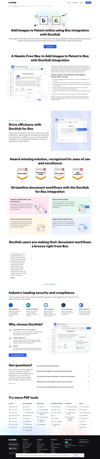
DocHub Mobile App (55, 444)
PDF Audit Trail (85, 406)
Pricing (68, 2)
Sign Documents (27, 445)
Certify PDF (84, 409)
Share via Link (56, 409)
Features (75, 2)
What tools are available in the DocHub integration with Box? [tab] (54, 371)
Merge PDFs (28, 421)
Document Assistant (72, 406)
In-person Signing (43, 417)
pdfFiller (53, 445)
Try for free (50, 46)
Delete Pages (28, 430)
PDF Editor (25, 442)
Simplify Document (72, 409)
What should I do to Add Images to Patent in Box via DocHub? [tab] (54, 381)
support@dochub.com (83, 439)
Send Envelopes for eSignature (44, 413)
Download (84, 424)
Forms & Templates (27, 444)
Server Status (26, 447)
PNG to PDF (14, 412)
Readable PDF (85, 415)
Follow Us (82, 445)
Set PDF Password (86, 412)
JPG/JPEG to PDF (15, 415)
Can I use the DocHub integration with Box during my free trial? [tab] (55, 387)
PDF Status (56, 418)
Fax (54, 415)
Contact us (11, 383)
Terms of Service (41, 444)
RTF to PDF (14, 427)
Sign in (81, 2)
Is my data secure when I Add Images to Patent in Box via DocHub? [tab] (56, 376)
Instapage (53, 453)
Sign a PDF (42, 406)
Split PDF (27, 418)
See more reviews (49, 284)
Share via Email (57, 412)
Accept (76, 455)
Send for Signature (43, 409)
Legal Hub (39, 447)
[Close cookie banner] (83, 454)
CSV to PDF (14, 421)
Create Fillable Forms (56, 425)
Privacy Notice (40, 445)
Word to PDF (14, 406)
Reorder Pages (28, 427)
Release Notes (40, 453)
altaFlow (53, 451)
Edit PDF (27, 406)
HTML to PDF (14, 424)
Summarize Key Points (71, 413)
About (38, 442)
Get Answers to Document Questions (71, 418)
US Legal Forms (54, 447)
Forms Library (26, 451)
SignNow (53, 449)
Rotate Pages (28, 424)
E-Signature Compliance (42, 449)
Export (83, 421)
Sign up (88, 2)
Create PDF (28, 409)
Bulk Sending (42, 424)
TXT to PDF (14, 409)
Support (39, 451)
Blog (52, 442)
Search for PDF (85, 418)
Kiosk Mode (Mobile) (42, 420)
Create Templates (57, 421)
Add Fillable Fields (29, 412)
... (66, 455)
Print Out (84, 427)
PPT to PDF (14, 418)
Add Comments (57, 406)
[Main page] (12, 3)
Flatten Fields (28, 415)
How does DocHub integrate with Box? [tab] (48, 366)
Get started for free (18, 355)
